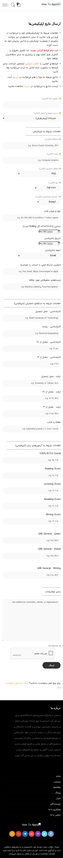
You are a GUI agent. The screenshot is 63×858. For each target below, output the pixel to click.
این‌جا (15, 77)
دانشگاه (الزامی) (51, 139)
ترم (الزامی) (53, 182)
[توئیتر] (44, 834)
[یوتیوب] (31, 834)
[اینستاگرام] (38, 834)
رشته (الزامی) (52, 154)
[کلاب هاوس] (12, 834)
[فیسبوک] (51, 834)
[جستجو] (13, 5)
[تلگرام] (25, 834)
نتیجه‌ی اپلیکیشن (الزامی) (46, 196)
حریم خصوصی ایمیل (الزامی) (45, 113)
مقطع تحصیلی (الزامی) (48, 168)
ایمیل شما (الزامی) (50, 98)
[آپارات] (18, 834)
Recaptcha (53, 646)
